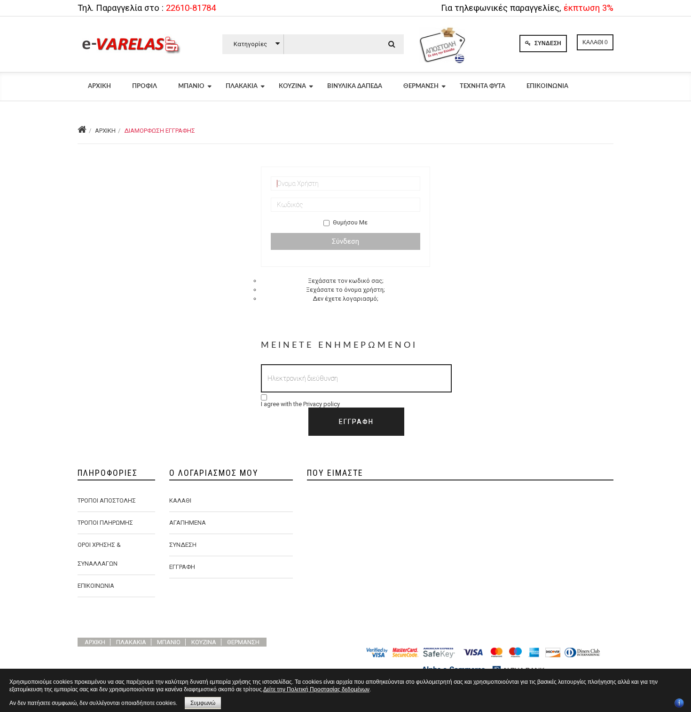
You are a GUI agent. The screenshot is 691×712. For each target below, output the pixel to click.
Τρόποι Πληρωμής (105, 522)
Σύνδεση (547, 43)
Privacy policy (321, 404)
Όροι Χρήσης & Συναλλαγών (99, 554)
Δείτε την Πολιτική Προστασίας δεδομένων (316, 689)
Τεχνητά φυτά (482, 86)
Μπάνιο (191, 86)
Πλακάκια (242, 86)
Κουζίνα (292, 86)
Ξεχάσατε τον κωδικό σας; (346, 280)
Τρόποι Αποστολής (107, 500)
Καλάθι (180, 500)
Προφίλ (144, 86)
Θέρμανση (421, 86)
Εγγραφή (182, 566)
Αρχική (99, 86)
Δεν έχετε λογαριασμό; (345, 298)
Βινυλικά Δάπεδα (354, 86)
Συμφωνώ (202, 703)
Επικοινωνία (547, 86)
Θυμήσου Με (350, 222)
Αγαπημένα (187, 522)
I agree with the (300, 404)
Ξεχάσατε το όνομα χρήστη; (345, 289)
